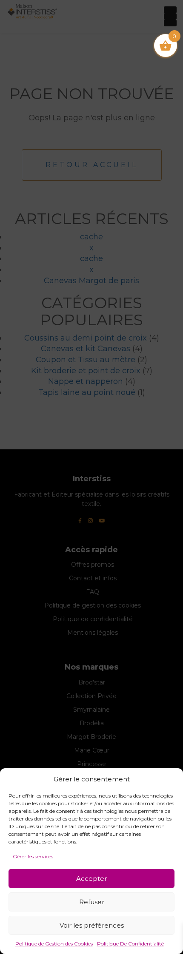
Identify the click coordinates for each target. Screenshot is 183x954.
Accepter (91, 878)
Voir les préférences (92, 925)
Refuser (91, 902)
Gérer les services (33, 856)
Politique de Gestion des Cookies (54, 943)
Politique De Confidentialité (130, 943)
